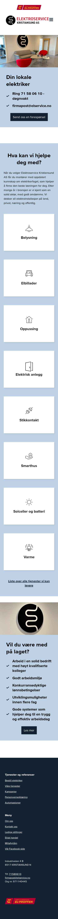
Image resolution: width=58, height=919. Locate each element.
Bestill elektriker (13, 780)
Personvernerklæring (16, 797)
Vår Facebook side (15, 848)
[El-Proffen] (29, 7)
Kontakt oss (11, 826)
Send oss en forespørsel (29, 117)
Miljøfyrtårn (11, 843)
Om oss (9, 821)
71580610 (15, 874)
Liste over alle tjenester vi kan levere (29, 583)
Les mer (29, 730)
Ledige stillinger (13, 832)
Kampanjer (11, 791)
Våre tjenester (12, 786)
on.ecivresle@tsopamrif (17, 877)
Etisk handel (11, 837)
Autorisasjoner (13, 802)
